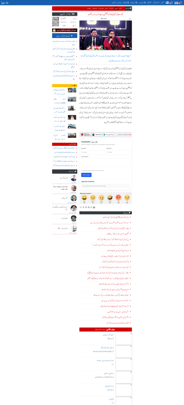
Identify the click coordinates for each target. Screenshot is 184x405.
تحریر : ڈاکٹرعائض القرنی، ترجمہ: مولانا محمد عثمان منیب (104, 377)
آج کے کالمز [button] (132, 3)
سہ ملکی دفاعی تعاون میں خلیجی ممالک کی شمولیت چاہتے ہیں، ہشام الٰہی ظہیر (59, 112)
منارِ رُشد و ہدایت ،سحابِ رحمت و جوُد (105, 361)
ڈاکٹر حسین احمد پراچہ (72, 203)
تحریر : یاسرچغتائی (111, 338)
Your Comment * (85, 156)
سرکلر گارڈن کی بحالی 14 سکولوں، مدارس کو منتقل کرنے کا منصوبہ (59, 94)
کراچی (116, 8)
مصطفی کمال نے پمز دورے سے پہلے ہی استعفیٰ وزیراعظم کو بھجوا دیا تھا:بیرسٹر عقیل (63, 57)
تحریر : (113, 364)
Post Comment (86, 174)
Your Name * (83, 148)
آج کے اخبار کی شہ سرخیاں (63, 36)
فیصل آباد (100, 8)
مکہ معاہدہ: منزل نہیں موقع (107, 348)
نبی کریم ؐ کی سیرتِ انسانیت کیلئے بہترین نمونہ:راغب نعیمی (59, 121)
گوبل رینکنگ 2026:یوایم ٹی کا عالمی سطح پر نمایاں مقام (59, 103)
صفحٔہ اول (114, 2)
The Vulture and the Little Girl (60, 188)
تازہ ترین (119, 2)
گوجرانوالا (95, 8)
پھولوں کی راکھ (64, 218)
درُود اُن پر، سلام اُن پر (109, 373)
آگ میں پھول (65, 198)
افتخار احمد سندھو (72, 213)
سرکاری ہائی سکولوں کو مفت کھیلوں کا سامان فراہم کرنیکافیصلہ (59, 130)
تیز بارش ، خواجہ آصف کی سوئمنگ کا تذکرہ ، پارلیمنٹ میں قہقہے (64, 65)
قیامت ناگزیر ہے (64, 178)
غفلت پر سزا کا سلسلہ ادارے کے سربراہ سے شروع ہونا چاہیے (64, 42)
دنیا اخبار (127, 8)
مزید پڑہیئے (125, 213)
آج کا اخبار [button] (124, 3)
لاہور (120, 8)
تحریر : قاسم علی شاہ (110, 390)
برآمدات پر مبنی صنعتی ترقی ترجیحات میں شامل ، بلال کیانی (64, 77)
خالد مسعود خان (73, 192)
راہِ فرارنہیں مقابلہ (109, 386)
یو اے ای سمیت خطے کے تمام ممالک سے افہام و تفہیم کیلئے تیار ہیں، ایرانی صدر (64, 166)
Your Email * (109, 148)
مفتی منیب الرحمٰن (72, 233)
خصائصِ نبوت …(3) (63, 228)
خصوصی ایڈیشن (156, 2)
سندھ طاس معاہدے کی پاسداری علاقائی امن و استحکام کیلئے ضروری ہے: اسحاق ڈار (63, 161)
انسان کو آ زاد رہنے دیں (108, 335)
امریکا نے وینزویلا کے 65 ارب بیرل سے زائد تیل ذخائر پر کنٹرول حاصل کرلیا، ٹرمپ (63, 148)
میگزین (162, 2)
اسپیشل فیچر (149, 2)
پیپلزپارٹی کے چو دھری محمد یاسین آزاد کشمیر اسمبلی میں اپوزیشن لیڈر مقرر (63, 50)
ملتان (106, 8)
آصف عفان (74, 223)
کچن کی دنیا (111, 399)
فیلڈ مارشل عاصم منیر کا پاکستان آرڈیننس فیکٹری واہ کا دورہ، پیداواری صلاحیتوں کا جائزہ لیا (64, 157)
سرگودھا (89, 8)
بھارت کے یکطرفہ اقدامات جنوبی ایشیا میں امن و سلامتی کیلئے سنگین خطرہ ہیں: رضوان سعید (65, 152)
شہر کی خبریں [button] (141, 3)
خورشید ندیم (74, 182)
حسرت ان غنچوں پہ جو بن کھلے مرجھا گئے (60, 208)
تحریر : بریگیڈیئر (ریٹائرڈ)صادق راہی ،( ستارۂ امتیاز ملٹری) (103, 351)
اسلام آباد (111, 8)
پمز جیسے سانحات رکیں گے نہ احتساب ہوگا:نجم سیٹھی (64, 71)
